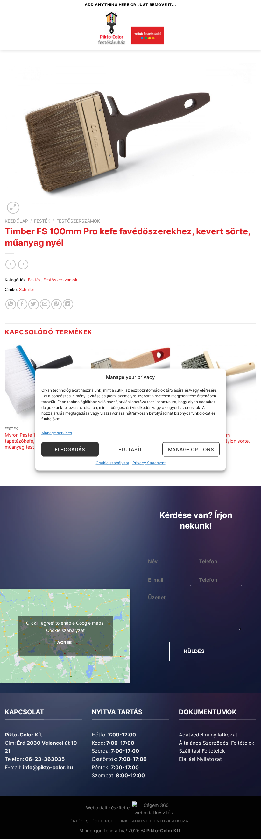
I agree (63, 642)
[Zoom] (13, 208)
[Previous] (5, 403)
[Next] (256, 403)
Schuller (26, 289)
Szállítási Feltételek (202, 751)
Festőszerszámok (78, 221)
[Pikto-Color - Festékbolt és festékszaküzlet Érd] (130, 30)
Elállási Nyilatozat (200, 759)
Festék (42, 221)
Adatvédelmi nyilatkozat (208, 734)
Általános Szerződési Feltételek (216, 743)
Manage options (191, 449)
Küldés (194, 651)
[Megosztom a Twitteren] (33, 304)
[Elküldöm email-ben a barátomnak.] (45, 304)
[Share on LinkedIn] (68, 304)
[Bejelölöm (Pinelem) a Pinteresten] (56, 304)
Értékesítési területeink (99, 821)
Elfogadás (70, 449)
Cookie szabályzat (112, 462)
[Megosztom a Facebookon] (22, 304)
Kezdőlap (16, 221)
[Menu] (8, 30)
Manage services (56, 432)
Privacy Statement (149, 462)
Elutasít (130, 449)
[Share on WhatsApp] (10, 304)
